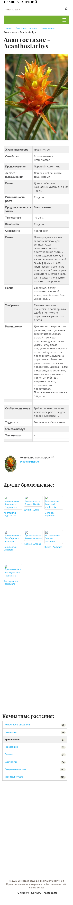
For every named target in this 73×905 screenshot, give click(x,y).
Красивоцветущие (35, 776)
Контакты (36, 892)
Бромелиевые (48, 28)
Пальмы (35, 754)
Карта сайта (50, 892)
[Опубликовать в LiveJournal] (46, 617)
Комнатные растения (26, 28)
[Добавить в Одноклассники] (39, 617)
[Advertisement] (36, 674)
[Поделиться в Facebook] (20, 617)
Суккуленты (35, 762)
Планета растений (20, 2)
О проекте (23, 892)
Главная (8, 28)
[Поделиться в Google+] (52, 617)
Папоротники (35, 747)
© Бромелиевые (29, 461)
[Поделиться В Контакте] (26, 617)
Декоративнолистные (35, 769)
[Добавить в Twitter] (33, 617)
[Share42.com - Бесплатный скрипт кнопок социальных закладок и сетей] (65, 617)
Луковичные (35, 732)
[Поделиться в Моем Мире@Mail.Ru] (59, 617)
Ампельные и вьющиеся (35, 724)
